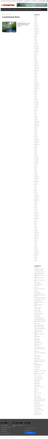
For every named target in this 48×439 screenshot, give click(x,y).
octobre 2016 (36, 198)
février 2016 (36, 210)
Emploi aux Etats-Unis (37, 300)
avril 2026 (35, 22)
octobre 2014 (36, 235)
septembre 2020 (36, 125)
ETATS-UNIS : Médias (37, 308)
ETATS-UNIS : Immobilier (37, 307)
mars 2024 (35, 60)
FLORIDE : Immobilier (37, 336)
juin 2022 (35, 93)
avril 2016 (35, 207)
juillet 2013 (35, 257)
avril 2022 (35, 96)
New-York (35, 388)
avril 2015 (35, 226)
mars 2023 (35, 79)
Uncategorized (36, 411)
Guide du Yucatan (36, 351)
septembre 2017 (36, 181)
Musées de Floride (37, 383)
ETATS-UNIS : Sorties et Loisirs (38, 313)
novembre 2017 (36, 178)
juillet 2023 (35, 73)
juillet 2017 (35, 184)
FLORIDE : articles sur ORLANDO (39, 326)
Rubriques (10, 9)
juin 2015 (35, 223)
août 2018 (35, 164)
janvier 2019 (36, 156)
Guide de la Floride (4, 429)
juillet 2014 (35, 240)
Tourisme (39, 9)
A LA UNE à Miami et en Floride (38, 268)
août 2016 (35, 201)
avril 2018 (35, 170)
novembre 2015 (36, 215)
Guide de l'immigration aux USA (38, 347)
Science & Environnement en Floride (39, 400)
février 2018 (36, 173)
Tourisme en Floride (37, 406)
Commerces (14, 9)
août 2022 (35, 90)
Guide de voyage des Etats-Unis (6, 427)
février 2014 (36, 247)
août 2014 (35, 238)
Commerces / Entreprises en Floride (39, 288)
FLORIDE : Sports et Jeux (38, 344)
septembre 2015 (36, 218)
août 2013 (35, 255)
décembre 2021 (36, 102)
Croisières (35, 290)
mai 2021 (35, 113)
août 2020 (35, 127)
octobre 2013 (36, 252)
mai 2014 (35, 243)
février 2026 (36, 25)
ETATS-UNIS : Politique (37, 311)
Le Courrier (6, 9)
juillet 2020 (35, 128)
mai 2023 (35, 76)
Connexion (30, 432)
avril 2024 (35, 59)
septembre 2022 (36, 88)
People (35, 394)
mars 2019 (35, 153)
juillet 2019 (35, 147)
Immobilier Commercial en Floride (39, 361)
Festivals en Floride (37, 316)
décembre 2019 (36, 139)
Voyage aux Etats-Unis (37, 414)
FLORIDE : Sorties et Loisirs (38, 342)
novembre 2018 (36, 159)
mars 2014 (35, 246)
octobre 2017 (36, 179)
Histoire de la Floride (37, 355)
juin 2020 (35, 130)
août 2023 (35, 71)
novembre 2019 (36, 141)
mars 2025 (35, 42)
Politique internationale (37, 397)
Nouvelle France (36, 389)
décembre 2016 (36, 195)
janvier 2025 (36, 45)
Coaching (35, 287)
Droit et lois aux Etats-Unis (38, 293)
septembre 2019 (36, 144)
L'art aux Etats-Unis (37, 367)
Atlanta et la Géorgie (37, 282)
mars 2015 (35, 227)
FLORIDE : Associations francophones (39, 328)
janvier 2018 (36, 175)
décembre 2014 (36, 232)
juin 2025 (35, 37)
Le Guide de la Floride (40, 437)
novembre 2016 (36, 196)
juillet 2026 (35, 17)
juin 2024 (35, 56)
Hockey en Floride (37, 358)
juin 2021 (35, 111)
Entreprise (31, 9)
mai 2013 (35, 260)
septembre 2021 (36, 107)
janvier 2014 (36, 249)
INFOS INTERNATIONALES (38, 364)
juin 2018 (35, 167)
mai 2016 (35, 206)
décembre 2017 (36, 176)
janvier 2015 (36, 230)
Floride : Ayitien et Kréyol (38, 329)
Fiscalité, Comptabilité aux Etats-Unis (39, 319)
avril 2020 (35, 133)
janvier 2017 (36, 193)
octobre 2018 (36, 161)
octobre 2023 (36, 68)
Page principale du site (4, 425)
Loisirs (21, 9)
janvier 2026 (36, 26)
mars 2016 (35, 209)
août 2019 (35, 145)
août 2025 (35, 34)
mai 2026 (35, 20)
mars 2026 (35, 23)
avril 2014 (35, 244)
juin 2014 (35, 241)
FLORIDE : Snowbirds (37, 339)
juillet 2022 (35, 91)
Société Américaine (37, 402)
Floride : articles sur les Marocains (39, 325)
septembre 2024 (36, 51)
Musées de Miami (36, 385)
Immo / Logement (26, 9)
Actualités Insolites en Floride (38, 273)
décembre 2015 (36, 213)
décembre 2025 (36, 28)
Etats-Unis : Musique (37, 310)
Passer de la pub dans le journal (6, 433)
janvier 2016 (36, 212)
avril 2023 (35, 77)
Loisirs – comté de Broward (38, 377)
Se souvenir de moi (28, 430)
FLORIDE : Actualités (37, 323)
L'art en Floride (36, 369)
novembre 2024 (36, 48)
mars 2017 (35, 190)
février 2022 (36, 99)
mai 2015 (35, 224)
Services (18, 9)
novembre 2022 (36, 85)
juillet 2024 (35, 54)
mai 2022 (35, 94)
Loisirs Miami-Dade (37, 380)
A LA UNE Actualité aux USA (38, 270)
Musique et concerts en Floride (38, 386)
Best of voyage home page (38, 284)
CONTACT (45, 437)
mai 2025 (35, 39)
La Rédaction (20, 22)
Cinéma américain (36, 285)
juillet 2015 (35, 221)
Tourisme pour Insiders (37, 408)
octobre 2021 (36, 105)
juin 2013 (35, 258)
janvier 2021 (36, 119)
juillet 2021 (35, 110)
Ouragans (35, 391)
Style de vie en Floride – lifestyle (39, 405)
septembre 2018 (36, 162)
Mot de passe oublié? (32, 428)
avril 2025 (35, 40)
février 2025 (36, 43)
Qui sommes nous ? (4, 431)
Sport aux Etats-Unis (37, 403)
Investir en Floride (36, 366)
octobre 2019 (36, 142)
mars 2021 (35, 116)
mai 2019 (35, 150)
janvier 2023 (36, 82)
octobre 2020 (36, 124)
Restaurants (35, 9)
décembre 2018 (36, 158)
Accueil (2, 9)
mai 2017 (35, 187)
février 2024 (36, 62)
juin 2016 (35, 204)
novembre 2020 (36, 122)
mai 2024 (35, 57)
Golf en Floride (36, 345)
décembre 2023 (36, 65)
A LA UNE (35, 267)
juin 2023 (35, 74)
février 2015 (36, 229)
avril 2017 (35, 189)
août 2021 (35, 108)
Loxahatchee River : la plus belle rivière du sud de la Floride (23, 25)
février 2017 (36, 192)
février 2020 (36, 136)
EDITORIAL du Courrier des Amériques (39, 297)
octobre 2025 (36, 31)
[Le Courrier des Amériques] (8, 5)
